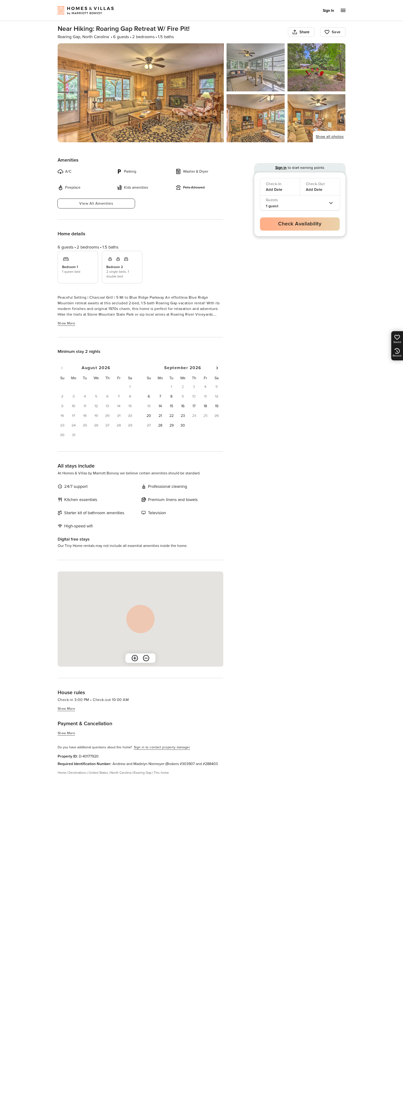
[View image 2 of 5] (256, 67)
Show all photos (330, 136)
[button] (149, 396)
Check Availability (299, 224)
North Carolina (120, 773)
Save (336, 32)
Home (62, 773)
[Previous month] (62, 368)
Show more (66, 323)
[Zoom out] (146, 658)
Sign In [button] (328, 10)
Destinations (77, 773)
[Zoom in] (135, 658)
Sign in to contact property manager (162, 747)
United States (98, 773)
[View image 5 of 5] (316, 118)
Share (304, 32)
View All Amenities (96, 203)
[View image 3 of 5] (316, 67)
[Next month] (217, 368)
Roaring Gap (142, 773)
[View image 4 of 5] (256, 118)
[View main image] (141, 92)
